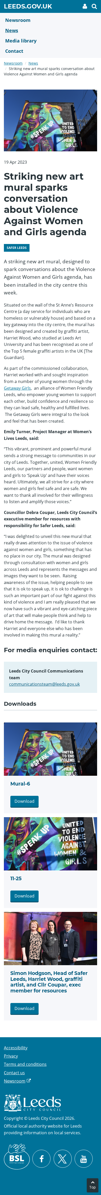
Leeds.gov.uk (28, 7)
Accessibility (15, 1048)
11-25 (15, 879)
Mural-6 (20, 784)
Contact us (14, 1073)
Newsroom (13, 63)
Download (24, 801)
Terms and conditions (25, 1064)
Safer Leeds (17, 248)
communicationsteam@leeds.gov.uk (44, 684)
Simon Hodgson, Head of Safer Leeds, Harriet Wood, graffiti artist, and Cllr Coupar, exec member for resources (49, 982)
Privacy (11, 1056)
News (33, 63)
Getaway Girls (17, 388)
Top (92, 1187)
